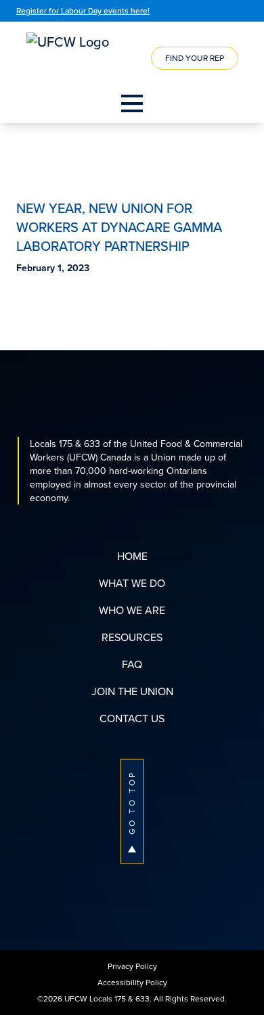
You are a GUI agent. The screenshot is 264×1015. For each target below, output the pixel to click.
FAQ (132, 664)
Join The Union (132, 691)
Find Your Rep (194, 58)
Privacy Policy (132, 966)
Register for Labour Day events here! (83, 10)
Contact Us (132, 718)
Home (132, 555)
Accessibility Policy (132, 982)
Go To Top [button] (131, 802)
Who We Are (132, 610)
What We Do (132, 582)
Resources (132, 637)
